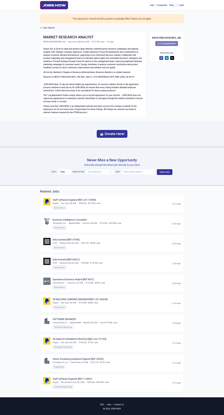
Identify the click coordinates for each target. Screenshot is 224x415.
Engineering (59, 367)
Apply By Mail (74, 223)
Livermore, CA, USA (75, 283)
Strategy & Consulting (63, 347)
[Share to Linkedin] (167, 58)
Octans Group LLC (60, 323)
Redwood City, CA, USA (69, 243)
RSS (102, 404)
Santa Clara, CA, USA (79, 362)
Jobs (152, 5)
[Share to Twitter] (172, 58)
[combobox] (64, 171)
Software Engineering (63, 327)
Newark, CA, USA (90, 323)
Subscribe (165, 172)
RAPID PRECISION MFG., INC (54, 42)
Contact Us (119, 404)
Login (181, 5)
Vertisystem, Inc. (59, 223)
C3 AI (55, 243)
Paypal (55, 203)
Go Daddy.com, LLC (60, 362)
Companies (161, 5)
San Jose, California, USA (78, 42)
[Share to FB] (161, 58)
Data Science (59, 208)
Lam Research (58, 283)
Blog (171, 5)
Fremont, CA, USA (89, 223)
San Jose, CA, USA (68, 203)
